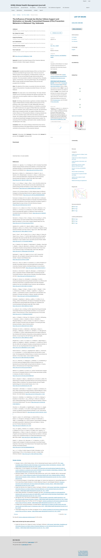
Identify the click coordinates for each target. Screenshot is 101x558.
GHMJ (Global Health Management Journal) (28, 5)
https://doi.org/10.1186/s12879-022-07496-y (32, 453)
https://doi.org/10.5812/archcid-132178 (22, 204)
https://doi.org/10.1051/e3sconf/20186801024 (23, 375)
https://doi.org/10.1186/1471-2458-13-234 (22, 180)
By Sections (19, 10)
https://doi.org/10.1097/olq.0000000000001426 (23, 447)
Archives (18, 14)
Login (89, 1)
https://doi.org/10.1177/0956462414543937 (22, 314)
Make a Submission (77, 29)
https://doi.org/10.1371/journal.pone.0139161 (23, 223)
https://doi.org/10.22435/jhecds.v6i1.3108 (22, 385)
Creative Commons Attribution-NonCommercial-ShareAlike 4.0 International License (58, 76)
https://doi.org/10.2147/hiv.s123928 (21, 259)
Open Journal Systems (77, 115)
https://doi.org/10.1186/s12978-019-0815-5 (35, 267)
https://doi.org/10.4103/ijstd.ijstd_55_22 (26, 276)
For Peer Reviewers (42, 7)
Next (65, 514)
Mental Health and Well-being (78, 171)
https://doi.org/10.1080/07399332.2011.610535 (30, 188)
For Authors (33, 7)
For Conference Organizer (55, 7)
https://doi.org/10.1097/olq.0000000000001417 (28, 296)
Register (84, 1)
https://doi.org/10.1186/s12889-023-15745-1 (32, 437)
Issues (13, 10)
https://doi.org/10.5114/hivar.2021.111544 (35, 394)
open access (31, 542)
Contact (35, 10)
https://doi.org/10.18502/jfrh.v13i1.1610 (22, 425)
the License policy (55, 101)
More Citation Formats (56, 121)
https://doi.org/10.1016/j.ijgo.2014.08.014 (22, 367)
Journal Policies (24, 7)
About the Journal (15, 7)
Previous (16, 514)
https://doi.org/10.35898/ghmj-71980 (23, 56)
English (73, 49)
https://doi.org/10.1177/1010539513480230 (22, 241)
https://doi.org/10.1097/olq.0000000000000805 (34, 195)
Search (41, 10)
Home (14, 14)
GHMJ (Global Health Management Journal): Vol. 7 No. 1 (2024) (34, 490)
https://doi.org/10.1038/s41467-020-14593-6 (23, 326)
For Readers (74, 37)
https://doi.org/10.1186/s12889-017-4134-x (22, 231)
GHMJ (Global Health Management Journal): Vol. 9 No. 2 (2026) (53, 499)
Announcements (28, 10)
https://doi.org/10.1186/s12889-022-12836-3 (23, 337)
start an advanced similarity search (27, 517)
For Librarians (66, 7)
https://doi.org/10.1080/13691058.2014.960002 (23, 357)
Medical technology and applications (79, 180)
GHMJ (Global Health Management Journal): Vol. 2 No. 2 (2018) (46, 502)
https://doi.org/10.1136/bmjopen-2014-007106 (23, 251)
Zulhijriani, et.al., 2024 (56, 33)
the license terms (56, 100)
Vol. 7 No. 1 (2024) (25, 14)
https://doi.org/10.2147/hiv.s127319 (34, 170)
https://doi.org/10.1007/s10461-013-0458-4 (22, 286)
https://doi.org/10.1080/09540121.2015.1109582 (24, 347)
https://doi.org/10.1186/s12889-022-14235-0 (23, 306)
